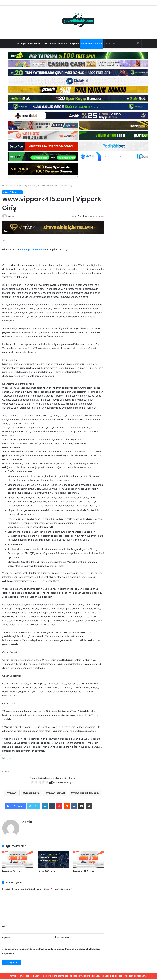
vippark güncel (56, 792)
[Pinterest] (59, 806)
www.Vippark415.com (31, 249)
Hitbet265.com (46, 871)
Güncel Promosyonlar (68, 43)
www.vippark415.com (86, 792)
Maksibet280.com (83, 871)
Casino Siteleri (49, 43)
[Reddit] (67, 806)
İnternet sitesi (62, 937)
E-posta (6, 937)
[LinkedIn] (45, 806)
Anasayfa (8, 185)
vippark (12, 792)
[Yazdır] (89, 806)
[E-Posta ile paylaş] (81, 806)
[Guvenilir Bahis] (78, 20)
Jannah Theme (17, 976)
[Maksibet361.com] (17, 859)
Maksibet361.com (12, 871)
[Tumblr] (52, 806)
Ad (4, 926)
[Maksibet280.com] (88, 859)
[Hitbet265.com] (53, 859)
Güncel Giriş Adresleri (91, 43)
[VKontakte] (74, 806)
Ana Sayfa (21, 43)
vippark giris (32, 792)
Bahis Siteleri (34, 43)
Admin (11, 216)
